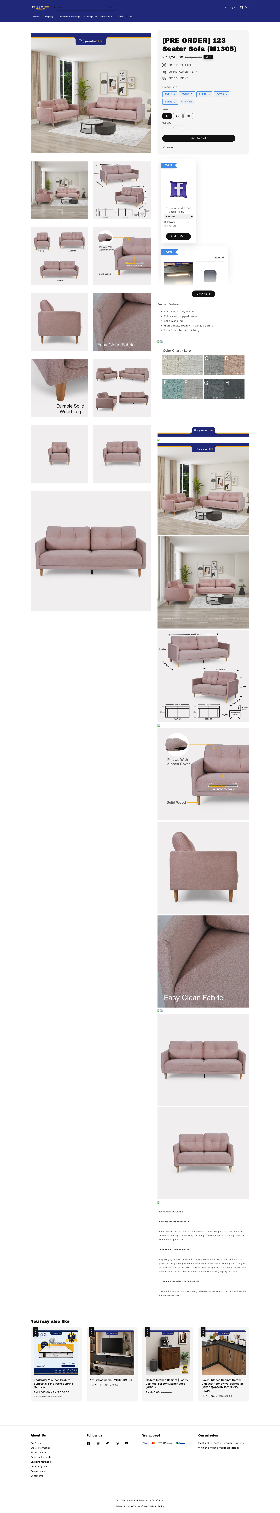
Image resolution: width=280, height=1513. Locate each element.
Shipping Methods (41, 1461)
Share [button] (170, 147)
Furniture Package (70, 16)
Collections (106, 16)
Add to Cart (198, 138)
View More (186, 102)
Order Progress (39, 1466)
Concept (88, 16)
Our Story (36, 1443)
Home (36, 16)
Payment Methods (41, 1457)
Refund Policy (156, 1506)
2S (177, 116)
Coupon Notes (38, 1471)
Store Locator (38, 1452)
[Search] (111, 7)
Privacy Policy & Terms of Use (131, 1506)
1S (167, 116)
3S (188, 116)
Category (48, 16)
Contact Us (37, 1475)
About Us (124, 16)
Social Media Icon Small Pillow (180, 210)
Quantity (166, 123)
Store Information (40, 1448)
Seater (165, 109)
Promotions (169, 87)
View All (219, 257)
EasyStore (157, 1500)
